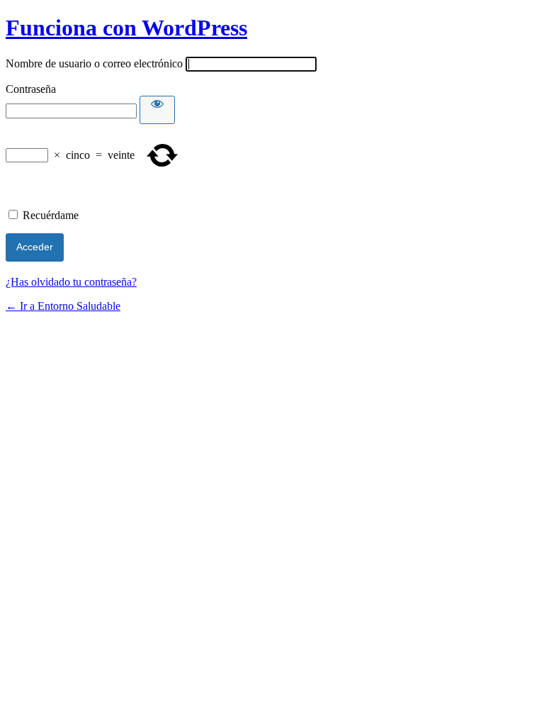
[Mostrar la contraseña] (157, 110)
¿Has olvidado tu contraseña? (71, 282)
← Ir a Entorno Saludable (63, 306)
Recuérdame (51, 215)
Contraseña (31, 89)
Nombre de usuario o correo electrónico (94, 63)
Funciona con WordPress (126, 27)
